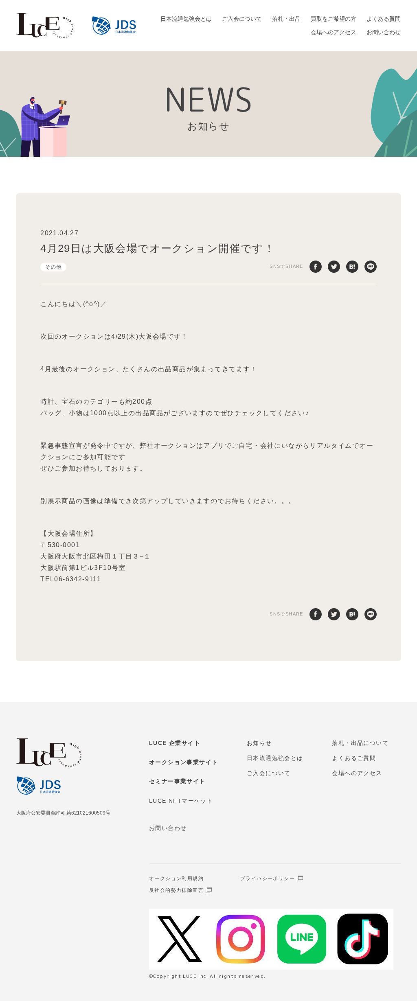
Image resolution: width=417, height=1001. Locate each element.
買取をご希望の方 (333, 18)
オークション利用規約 (176, 878)
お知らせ (259, 743)
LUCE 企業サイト (174, 743)
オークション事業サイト (183, 762)
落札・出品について (360, 743)
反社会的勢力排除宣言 (176, 890)
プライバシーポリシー (267, 878)
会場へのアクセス (333, 32)
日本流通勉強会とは (186, 18)
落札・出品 (286, 18)
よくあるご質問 (354, 758)
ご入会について (242, 18)
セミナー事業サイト (177, 781)
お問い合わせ (384, 32)
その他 (53, 267)
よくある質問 (384, 18)
